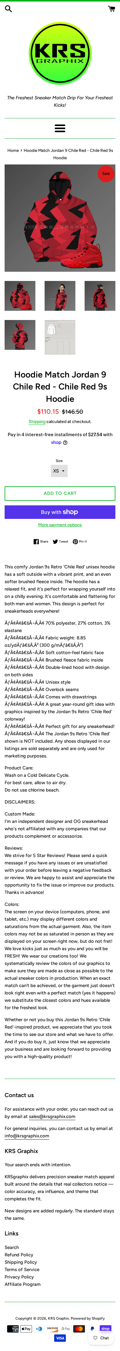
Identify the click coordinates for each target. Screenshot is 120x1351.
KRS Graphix (58, 1318)
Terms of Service (22, 1269)
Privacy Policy (19, 1277)
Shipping (37, 421)
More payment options (60, 524)
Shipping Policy (21, 1262)
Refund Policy (19, 1255)
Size (59, 461)
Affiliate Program (23, 1284)
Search (12, 1247)
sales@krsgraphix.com (52, 1116)
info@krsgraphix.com (27, 1136)
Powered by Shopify (88, 1318)
